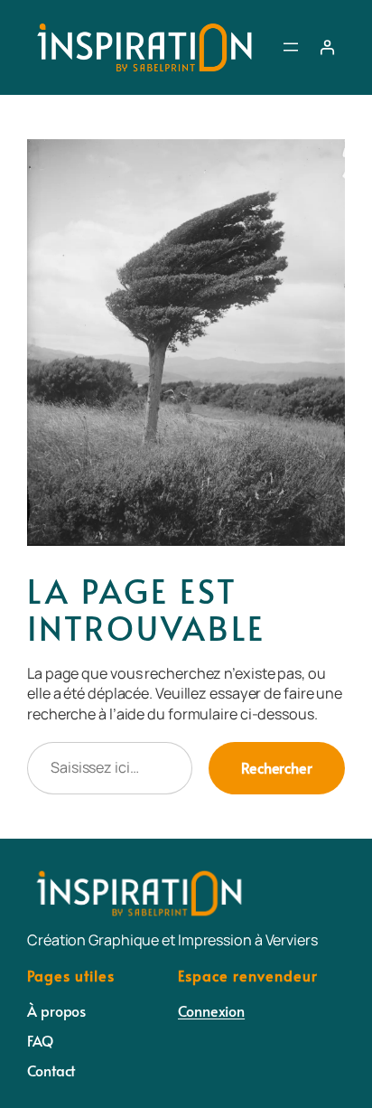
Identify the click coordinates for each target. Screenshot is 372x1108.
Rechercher (276, 767)
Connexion (211, 1010)
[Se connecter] (327, 47)
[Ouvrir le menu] (291, 47)
